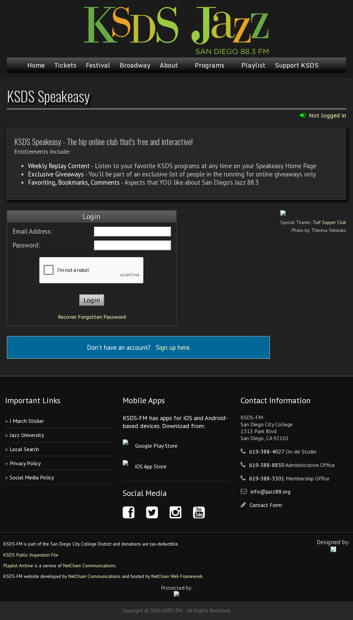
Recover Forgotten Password (92, 316)
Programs (209, 65)
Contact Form (266, 504)
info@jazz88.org (270, 491)
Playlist (253, 65)
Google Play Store (156, 445)
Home (36, 65)
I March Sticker (27, 420)
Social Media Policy (32, 477)
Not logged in (327, 115)
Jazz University (27, 434)
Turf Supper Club (329, 222)
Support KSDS (297, 65)
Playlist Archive (18, 565)
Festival (98, 65)
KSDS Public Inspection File (30, 555)
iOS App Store (151, 466)
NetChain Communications (89, 565)
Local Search (24, 449)
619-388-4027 (266, 451)
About (169, 65)
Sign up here (172, 347)
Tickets (65, 65)
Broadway (135, 65)
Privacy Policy (25, 463)
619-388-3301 (266, 478)
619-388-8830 (266, 464)
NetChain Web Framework (176, 576)
